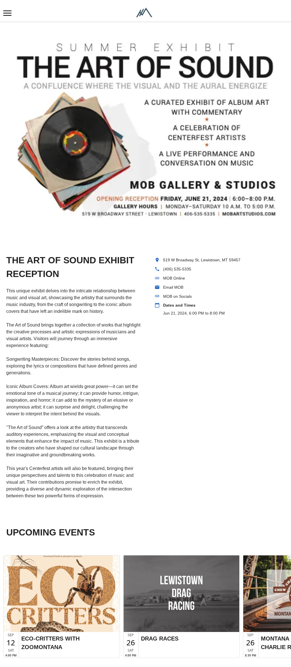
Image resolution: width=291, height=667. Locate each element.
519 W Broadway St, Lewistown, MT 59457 (201, 260)
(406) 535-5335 (177, 269)
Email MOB (173, 287)
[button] (7, 13)
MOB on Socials (177, 296)
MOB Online (174, 278)
